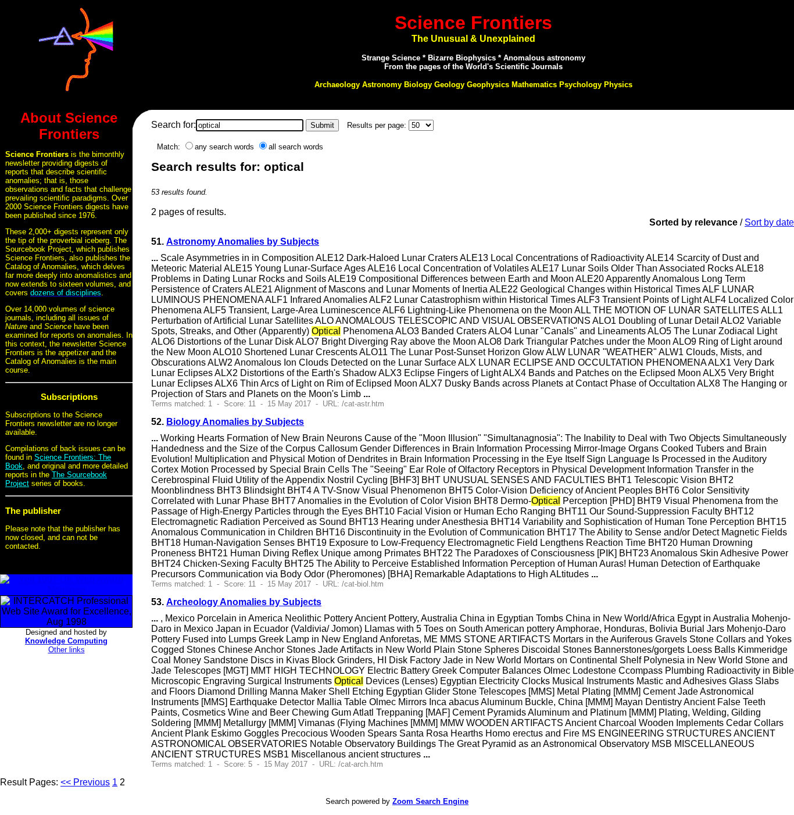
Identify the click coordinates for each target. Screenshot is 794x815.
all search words (296, 146)
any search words (224, 146)
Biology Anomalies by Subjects (235, 422)
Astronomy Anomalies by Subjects (242, 241)
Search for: (173, 125)
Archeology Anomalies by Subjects (243, 602)
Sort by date (769, 222)
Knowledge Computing (66, 641)
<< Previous (85, 782)
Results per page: (376, 125)
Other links (66, 649)
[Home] (76, 94)
